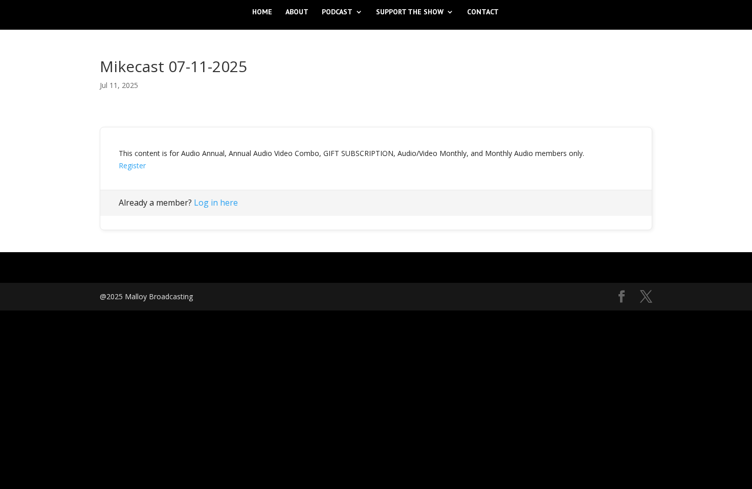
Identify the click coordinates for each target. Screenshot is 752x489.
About (296, 12)
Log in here (216, 202)
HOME (262, 12)
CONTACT (483, 12)
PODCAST (337, 12)
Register (132, 165)
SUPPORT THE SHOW (410, 12)
